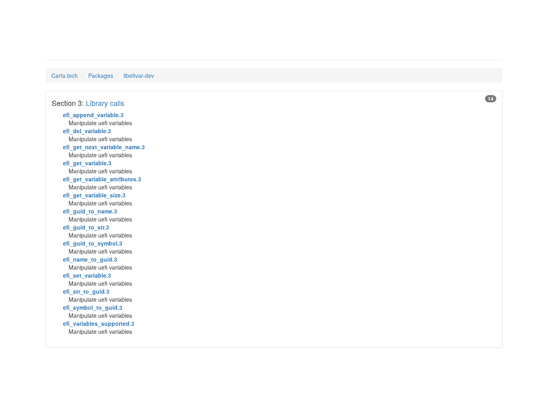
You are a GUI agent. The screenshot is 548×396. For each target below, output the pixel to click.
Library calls (105, 102)
